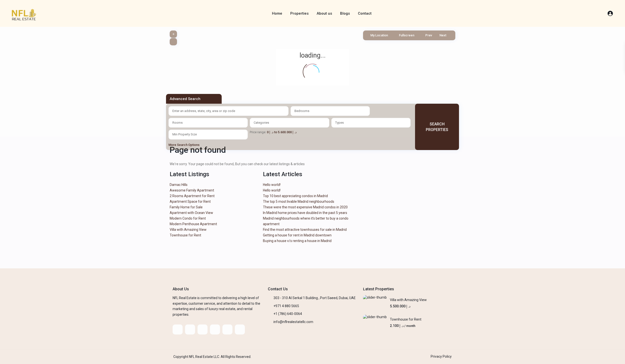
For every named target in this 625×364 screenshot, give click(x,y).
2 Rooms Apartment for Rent (192, 196)
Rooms (177, 122)
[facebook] (178, 329)
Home (277, 13)
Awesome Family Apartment (192, 190)
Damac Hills (179, 185)
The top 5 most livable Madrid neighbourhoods (298, 201)
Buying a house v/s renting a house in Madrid (297, 241)
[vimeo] (240, 329)
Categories (261, 122)
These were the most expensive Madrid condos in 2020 (305, 207)
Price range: (258, 132)
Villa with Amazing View (188, 230)
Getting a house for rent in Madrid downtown (297, 235)
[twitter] (190, 329)
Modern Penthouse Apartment (193, 224)
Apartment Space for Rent (190, 201)
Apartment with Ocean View (191, 213)
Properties (299, 13)
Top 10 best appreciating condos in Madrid (295, 196)
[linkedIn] (203, 329)
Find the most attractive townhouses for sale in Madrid (305, 230)
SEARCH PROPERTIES (437, 127)
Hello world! (272, 185)
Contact (365, 13)
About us (324, 13)
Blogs (345, 13)
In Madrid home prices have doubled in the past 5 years (305, 213)
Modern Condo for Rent (188, 218)
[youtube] (227, 329)
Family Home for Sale (186, 207)
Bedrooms (301, 111)
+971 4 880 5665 (286, 306)
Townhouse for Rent (185, 235)
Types (339, 122)
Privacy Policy (441, 356)
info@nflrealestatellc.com (293, 322)
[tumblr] (215, 329)
